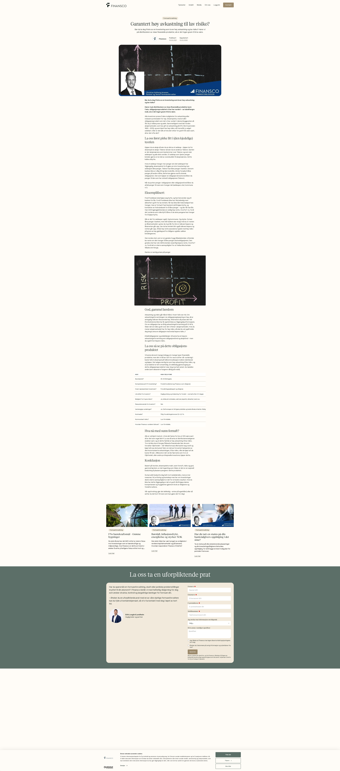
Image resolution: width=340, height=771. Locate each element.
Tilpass (227, 760)
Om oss (207, 5)
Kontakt (228, 5)
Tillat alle (228, 754)
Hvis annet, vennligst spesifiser (199, 628)
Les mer (111, 553)
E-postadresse (193, 603)
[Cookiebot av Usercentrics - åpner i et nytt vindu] (108, 767)
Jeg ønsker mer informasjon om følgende (202, 620)
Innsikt (191, 5)
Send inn (192, 652)
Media (199, 5)
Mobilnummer (193, 611)
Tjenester (181, 5)
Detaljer (122, 765)
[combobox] (209, 623)
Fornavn (191, 586)
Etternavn (191, 595)
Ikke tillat (228, 766)
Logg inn (217, 5)
